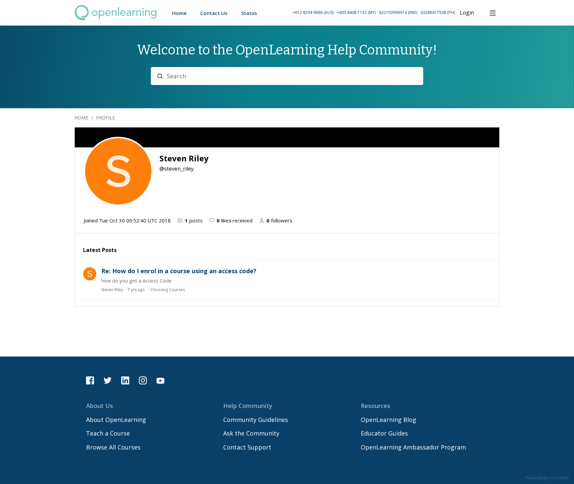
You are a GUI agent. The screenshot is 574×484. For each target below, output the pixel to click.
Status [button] (249, 13)
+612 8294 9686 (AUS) (313, 12)
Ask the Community (251, 433)
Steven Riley (112, 289)
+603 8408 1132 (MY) (356, 12)
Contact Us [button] (214, 13)
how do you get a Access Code (136, 280)
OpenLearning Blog (388, 420)
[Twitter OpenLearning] (108, 380)
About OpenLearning (116, 420)
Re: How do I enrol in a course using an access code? (178, 271)
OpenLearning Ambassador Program (413, 447)
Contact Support (247, 447)
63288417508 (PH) (438, 12)
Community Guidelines (255, 420)
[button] (374, 12)
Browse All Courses (113, 447)
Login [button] (467, 13)
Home (81, 118)
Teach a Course (108, 433)
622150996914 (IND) (398, 12)
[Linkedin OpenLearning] (125, 380)
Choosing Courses (167, 289)
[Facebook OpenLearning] (90, 380)
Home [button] (179, 13)
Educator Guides (384, 433)
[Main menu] (493, 13)
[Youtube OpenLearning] (160, 380)
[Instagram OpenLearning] (143, 380)
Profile (105, 118)
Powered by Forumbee (547, 478)
